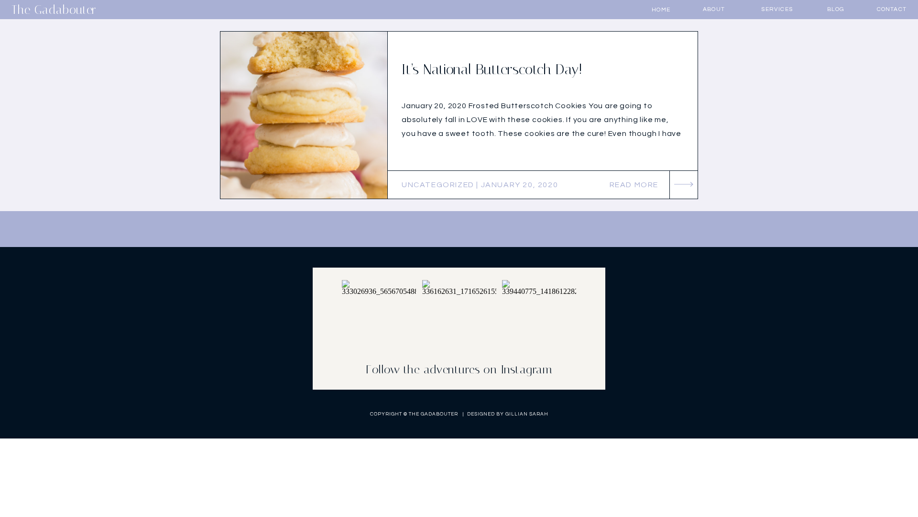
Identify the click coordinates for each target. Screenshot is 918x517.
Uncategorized (438, 185)
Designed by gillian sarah (507, 414)
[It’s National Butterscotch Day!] (303, 115)
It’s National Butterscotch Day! (492, 69)
